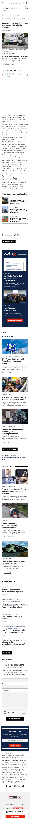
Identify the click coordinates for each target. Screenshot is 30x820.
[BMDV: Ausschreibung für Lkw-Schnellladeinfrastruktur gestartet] (15, 346)
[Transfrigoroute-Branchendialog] (15, 296)
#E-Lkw (13, 456)
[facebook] (6, 786)
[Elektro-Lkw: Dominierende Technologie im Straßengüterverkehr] (15, 416)
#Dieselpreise (12, 486)
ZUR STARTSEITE (8, 241)
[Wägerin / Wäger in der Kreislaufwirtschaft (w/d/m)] (15, 586)
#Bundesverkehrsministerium (16, 356)
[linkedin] (19, 786)
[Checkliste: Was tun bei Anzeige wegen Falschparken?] (15, 264)
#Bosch (10, 394)
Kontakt (21, 804)
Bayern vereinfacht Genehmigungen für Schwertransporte (9, 525)
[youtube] (10, 786)
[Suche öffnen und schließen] (23, 2)
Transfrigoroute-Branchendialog (10, 309)
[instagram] (15, 786)
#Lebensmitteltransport (8, 457)
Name (3, 683)
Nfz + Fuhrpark (18, 15)
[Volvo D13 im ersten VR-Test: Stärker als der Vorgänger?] (15, 549)
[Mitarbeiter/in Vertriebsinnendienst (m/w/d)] (13, 640)
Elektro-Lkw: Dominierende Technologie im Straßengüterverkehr (12, 431)
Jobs (8, 809)
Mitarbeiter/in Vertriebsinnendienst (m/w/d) (13, 643)
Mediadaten (10, 804)
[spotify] (23, 786)
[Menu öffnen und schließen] (3, 2)
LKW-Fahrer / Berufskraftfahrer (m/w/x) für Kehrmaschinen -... (14, 631)
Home (3, 15)
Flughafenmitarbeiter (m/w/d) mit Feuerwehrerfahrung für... (15, 606)
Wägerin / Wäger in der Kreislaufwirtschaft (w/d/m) (13, 591)
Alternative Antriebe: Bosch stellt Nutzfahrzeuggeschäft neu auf (15, 398)
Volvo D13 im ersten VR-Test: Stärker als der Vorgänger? (13, 563)
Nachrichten (9, 15)
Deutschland (19, 188)
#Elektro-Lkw (7, 336)
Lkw (3, 119)
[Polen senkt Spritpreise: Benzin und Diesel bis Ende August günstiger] (15, 476)
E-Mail (3, 677)
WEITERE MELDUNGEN (9, 449)
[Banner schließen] (25, 810)
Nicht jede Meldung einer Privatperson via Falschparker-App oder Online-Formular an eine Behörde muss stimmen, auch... (14, 285)
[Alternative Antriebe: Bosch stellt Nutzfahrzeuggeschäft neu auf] (15, 384)
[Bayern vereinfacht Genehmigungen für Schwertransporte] (15, 510)
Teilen (18, 70)
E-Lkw (15, 178)
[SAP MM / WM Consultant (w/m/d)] (11, 614)
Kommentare (8, 70)
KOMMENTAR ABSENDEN (15, 718)
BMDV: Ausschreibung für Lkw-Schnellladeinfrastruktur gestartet (14, 361)
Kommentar (5, 690)
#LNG (3, 459)
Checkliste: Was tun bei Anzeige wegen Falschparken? (13, 278)
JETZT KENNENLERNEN (15, 320)
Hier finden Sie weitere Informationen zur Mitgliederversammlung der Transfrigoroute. (14, 314)
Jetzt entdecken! (15, 816)
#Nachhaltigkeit (21, 457)
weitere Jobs (6, 653)
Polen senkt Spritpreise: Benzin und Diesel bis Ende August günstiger (14, 491)
